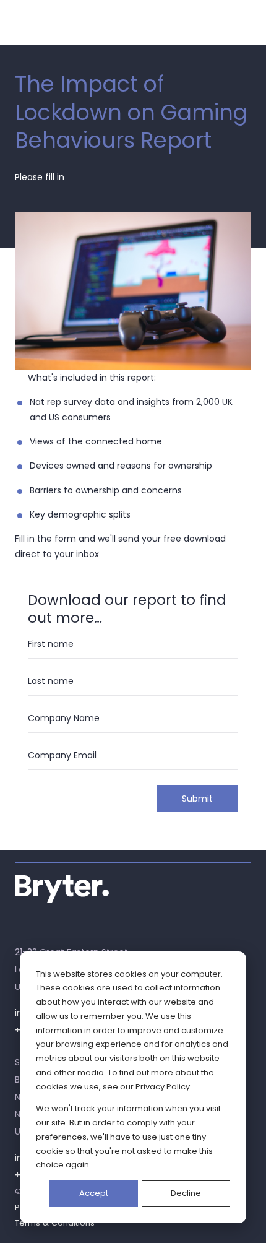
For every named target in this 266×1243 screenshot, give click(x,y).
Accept (93, 1193)
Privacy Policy (162, 1087)
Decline (186, 1193)
